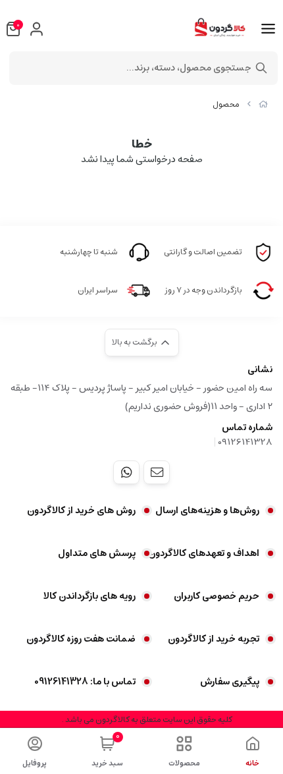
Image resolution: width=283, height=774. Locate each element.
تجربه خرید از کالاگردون (213, 639)
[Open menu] (268, 29)
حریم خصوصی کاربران (216, 596)
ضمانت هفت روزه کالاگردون (81, 639)
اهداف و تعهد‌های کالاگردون (203, 553)
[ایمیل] (156, 472)
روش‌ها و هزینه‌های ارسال (207, 510)
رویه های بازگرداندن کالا (89, 596)
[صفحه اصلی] (263, 104)
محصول (226, 104)
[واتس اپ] (126, 472)
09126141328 (245, 442)
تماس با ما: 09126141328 (85, 681)
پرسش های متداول (97, 553)
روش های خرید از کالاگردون (81, 510)
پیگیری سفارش (229, 681)
